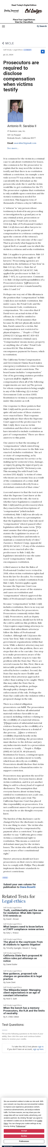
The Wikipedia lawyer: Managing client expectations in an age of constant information (22, 993)
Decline (24, 1136)
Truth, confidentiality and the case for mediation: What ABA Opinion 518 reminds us (23, 913)
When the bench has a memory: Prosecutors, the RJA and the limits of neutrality (24, 1010)
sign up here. (38, 1049)
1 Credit (27, 50)
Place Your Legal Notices (24, 20)
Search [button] (43, 26)
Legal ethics (14, 901)
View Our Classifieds (24, 22)
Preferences (24, 1141)
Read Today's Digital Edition (24, 5)
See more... (13, 148)
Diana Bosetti (27, 887)
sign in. (41, 1046)
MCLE (9, 43)
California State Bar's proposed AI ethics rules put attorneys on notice (22, 958)
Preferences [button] (20, 1126)
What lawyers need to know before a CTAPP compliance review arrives (23, 928)
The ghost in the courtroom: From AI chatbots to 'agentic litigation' (23, 943)
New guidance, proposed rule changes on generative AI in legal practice (22, 976)
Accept (24, 1131)
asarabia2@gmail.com (25, 143)
